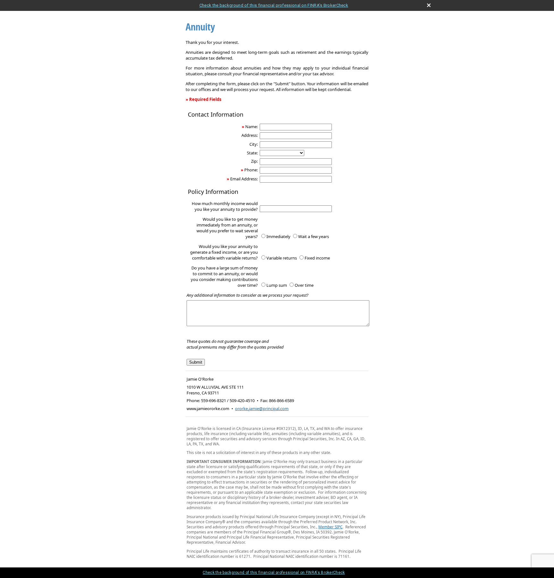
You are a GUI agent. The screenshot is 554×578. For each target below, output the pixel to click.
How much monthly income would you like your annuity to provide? (225, 206)
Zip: (254, 161)
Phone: (251, 170)
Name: (251, 126)
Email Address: (244, 179)
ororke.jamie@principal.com (262, 408)
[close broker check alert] (429, 5)
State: (252, 153)
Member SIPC (330, 526)
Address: (249, 135)
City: (253, 144)
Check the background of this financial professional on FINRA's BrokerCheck (273, 5)
